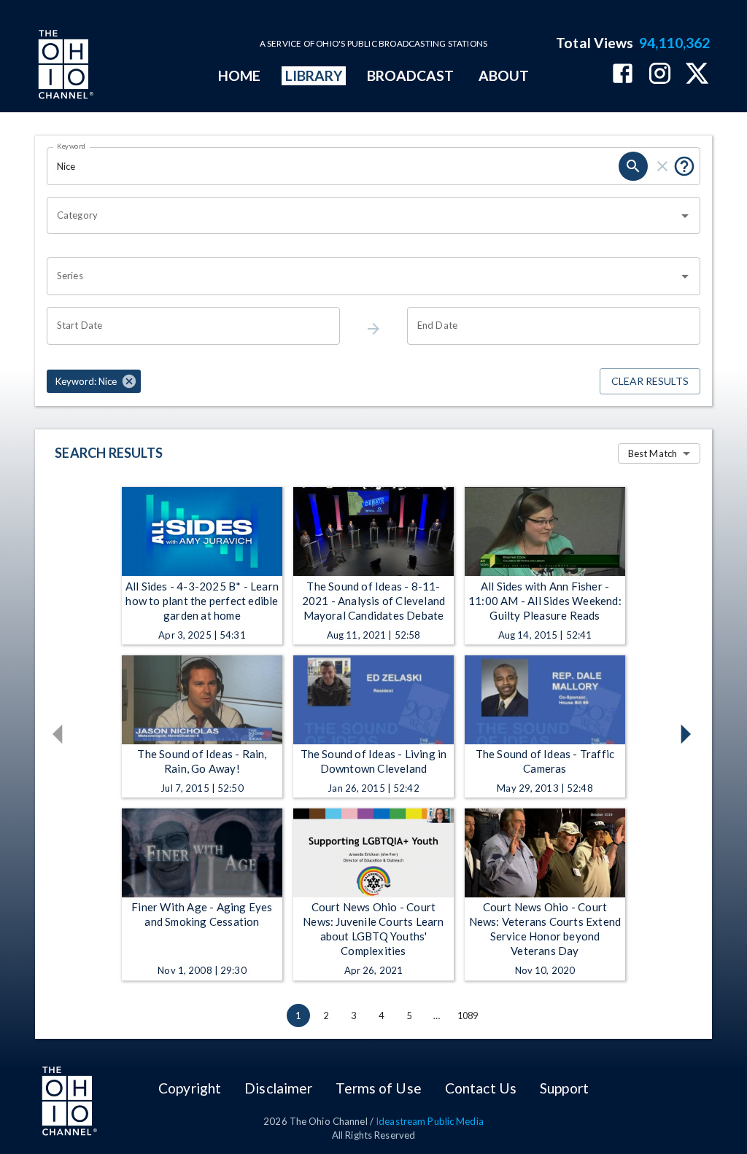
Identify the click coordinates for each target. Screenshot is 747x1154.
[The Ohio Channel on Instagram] (660, 75)
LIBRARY (314, 75)
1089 (468, 1015)
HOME (239, 75)
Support (564, 1088)
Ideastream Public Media (430, 1121)
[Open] (685, 216)
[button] (94, 381)
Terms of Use (378, 1088)
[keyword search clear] (662, 166)
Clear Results (650, 381)
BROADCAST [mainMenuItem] (410, 75)
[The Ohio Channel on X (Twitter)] (697, 75)
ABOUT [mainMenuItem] (504, 75)
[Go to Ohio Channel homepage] (64, 66)
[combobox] (362, 215)
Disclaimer (278, 1088)
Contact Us (480, 1088)
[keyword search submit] (633, 166)
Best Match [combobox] (652, 453)
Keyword (71, 145)
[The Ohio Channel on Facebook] (622, 75)
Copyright (189, 1088)
